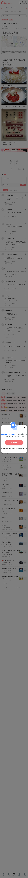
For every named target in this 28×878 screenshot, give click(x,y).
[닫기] (24, 427)
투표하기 (14, 442)
